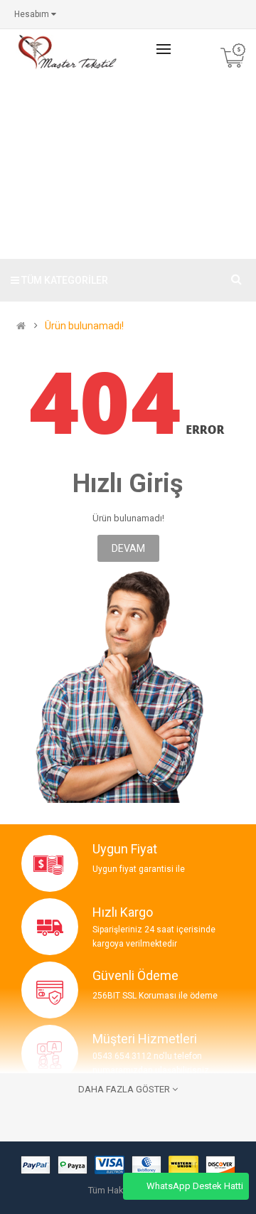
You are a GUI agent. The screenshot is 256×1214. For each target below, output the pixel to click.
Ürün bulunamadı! (84, 326)
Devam (128, 548)
